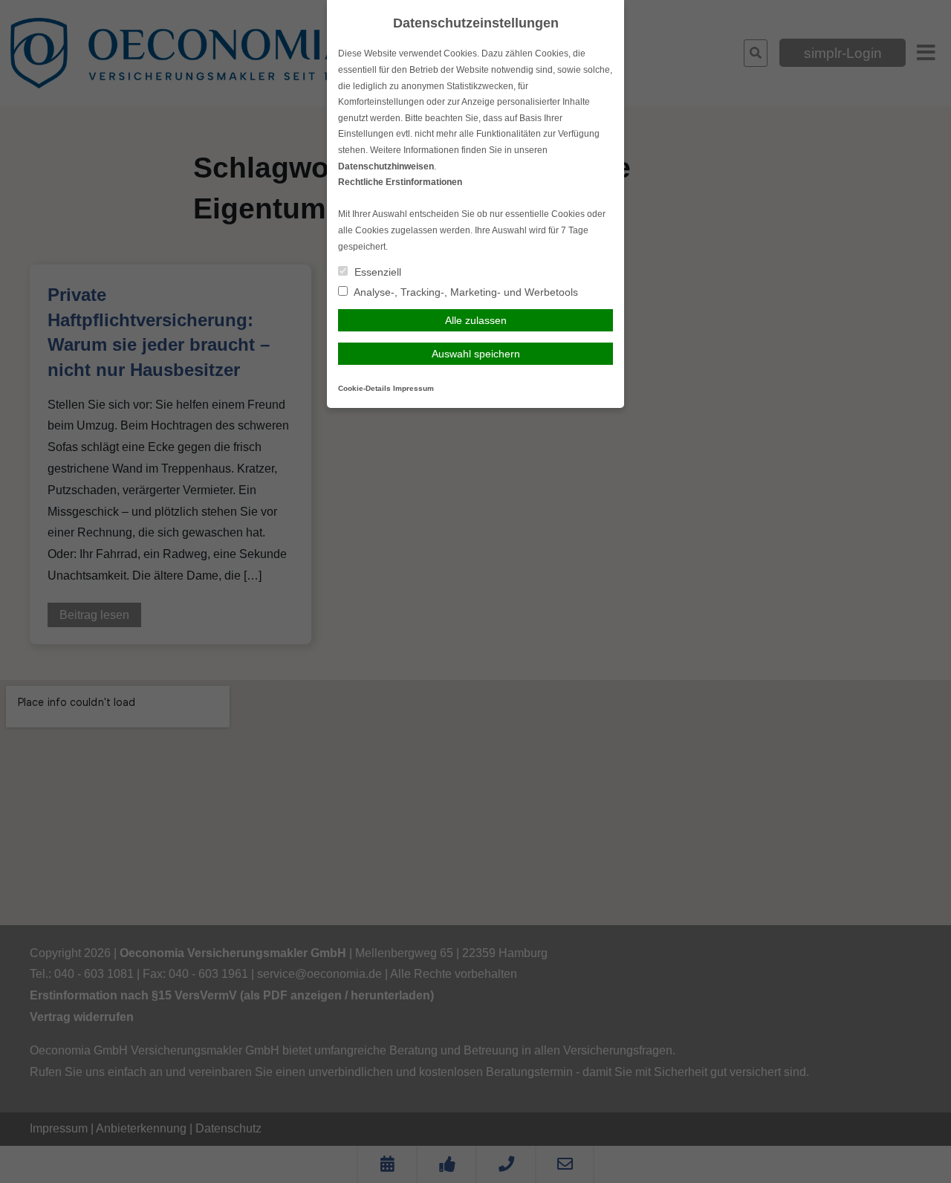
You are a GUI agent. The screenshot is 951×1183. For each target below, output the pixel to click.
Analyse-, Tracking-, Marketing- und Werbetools (464, 292)
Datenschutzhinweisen (386, 166)
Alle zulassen (476, 320)
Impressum (413, 388)
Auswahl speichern (476, 354)
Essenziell (376, 272)
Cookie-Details (364, 388)
